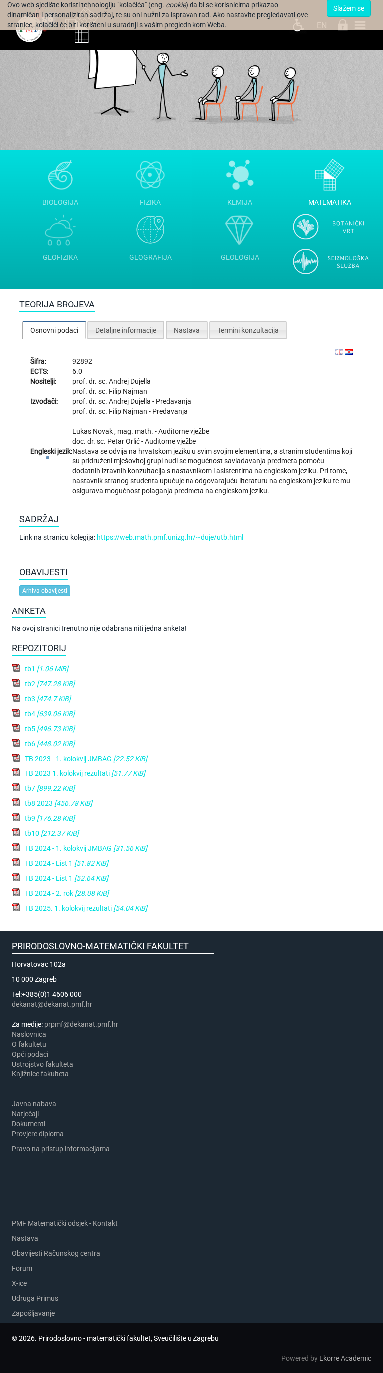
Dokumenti (28, 1124)
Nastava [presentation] (187, 330)
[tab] (54, 330)
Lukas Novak (93, 431)
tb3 (48, 699)
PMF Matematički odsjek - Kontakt (65, 1223)
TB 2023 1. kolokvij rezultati (85, 773)
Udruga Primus (35, 1298)
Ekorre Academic (345, 1358)
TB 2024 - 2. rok (67, 893)
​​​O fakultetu (29, 1044)
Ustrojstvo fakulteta (42, 1064)
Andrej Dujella (130, 381)
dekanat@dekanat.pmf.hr (52, 1004)
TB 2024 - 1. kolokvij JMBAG (86, 848)
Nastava (25, 1238)
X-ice (19, 1283)
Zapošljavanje (33, 1313)
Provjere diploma (38, 1134)
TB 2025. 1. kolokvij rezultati (86, 908)
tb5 (50, 729)
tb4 (50, 714)
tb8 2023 (58, 803)
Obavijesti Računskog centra (56, 1253)
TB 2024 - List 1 (66, 863)
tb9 (50, 818)
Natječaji (25, 1114)
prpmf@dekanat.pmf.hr (81, 1024)
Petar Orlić (124, 441)
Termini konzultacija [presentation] (248, 330)
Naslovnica (29, 1034)
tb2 (50, 684)
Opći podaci (30, 1054)
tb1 (46, 669)
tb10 (52, 833)
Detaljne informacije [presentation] (125, 330)
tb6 (50, 744)
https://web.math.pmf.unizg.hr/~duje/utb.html (170, 537)
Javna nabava (34, 1104)
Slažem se (348, 8)
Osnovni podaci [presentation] (54, 330)
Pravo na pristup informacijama (62, 1149)
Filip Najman (128, 391)
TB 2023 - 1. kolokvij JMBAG (86, 759)
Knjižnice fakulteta (40, 1074)
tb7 (50, 788)
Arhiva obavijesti (44, 590)
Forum (22, 1268)
